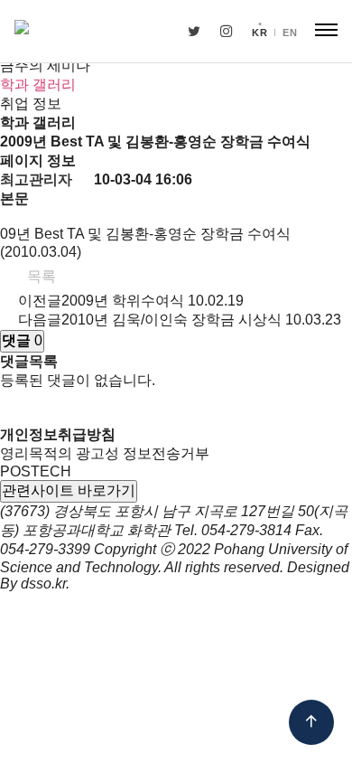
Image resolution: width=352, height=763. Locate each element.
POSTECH (35, 471)
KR (259, 32)
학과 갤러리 (38, 84)
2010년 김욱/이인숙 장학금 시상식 (171, 319)
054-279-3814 (246, 530)
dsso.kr (43, 583)
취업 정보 (30, 103)
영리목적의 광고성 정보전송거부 (104, 453)
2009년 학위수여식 (122, 300)
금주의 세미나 (45, 65)
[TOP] (311, 722)
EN (290, 32)
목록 (39, 276)
